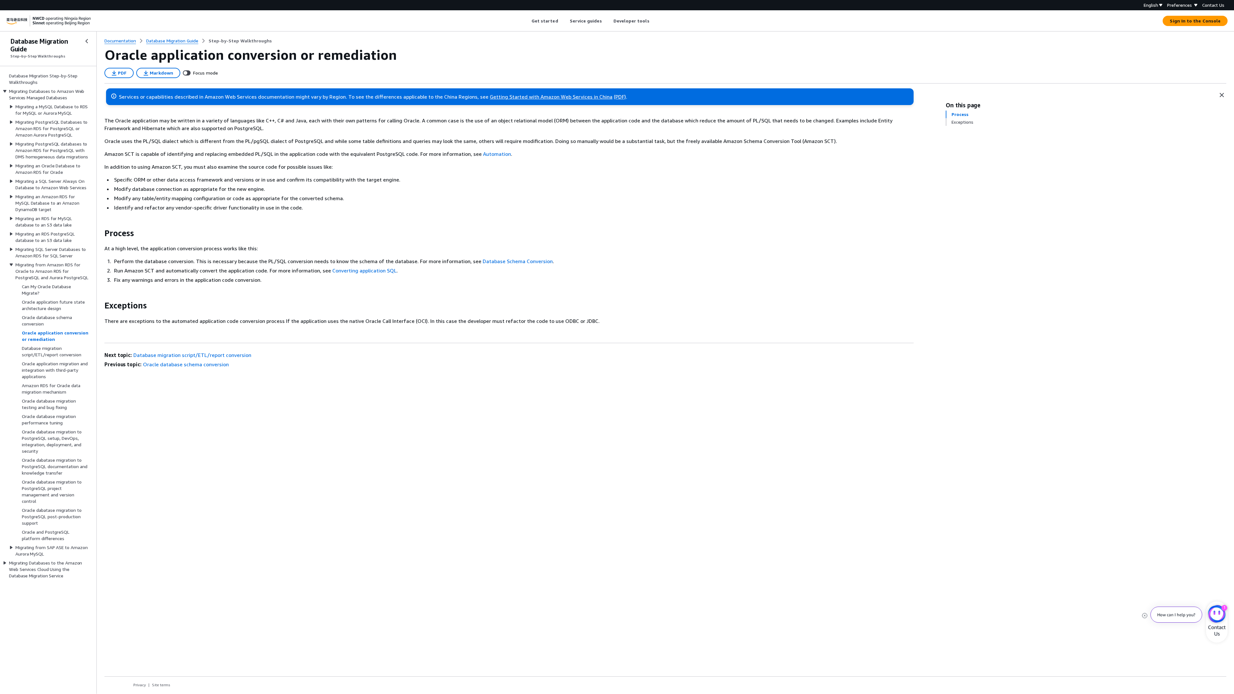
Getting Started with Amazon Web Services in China (551, 96)
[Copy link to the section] (99, 233)
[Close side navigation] (86, 41)
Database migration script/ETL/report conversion (192, 355)
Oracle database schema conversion (186, 364)
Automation (497, 154)
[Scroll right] (654, 21)
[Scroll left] (527, 21)
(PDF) (620, 96)
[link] (240, 41)
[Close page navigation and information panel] (1221, 95)
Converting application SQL (364, 270)
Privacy (139, 684)
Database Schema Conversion (518, 261)
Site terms (161, 684)
